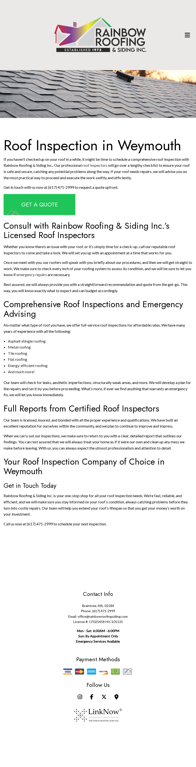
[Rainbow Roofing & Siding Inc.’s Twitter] (104, 697)
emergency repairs (31, 274)
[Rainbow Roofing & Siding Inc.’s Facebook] (92, 697)
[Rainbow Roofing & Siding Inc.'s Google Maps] (116, 697)
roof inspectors (94, 165)
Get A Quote (39, 204)
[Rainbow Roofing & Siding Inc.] (100, 34)
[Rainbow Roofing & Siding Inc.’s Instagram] (80, 697)
